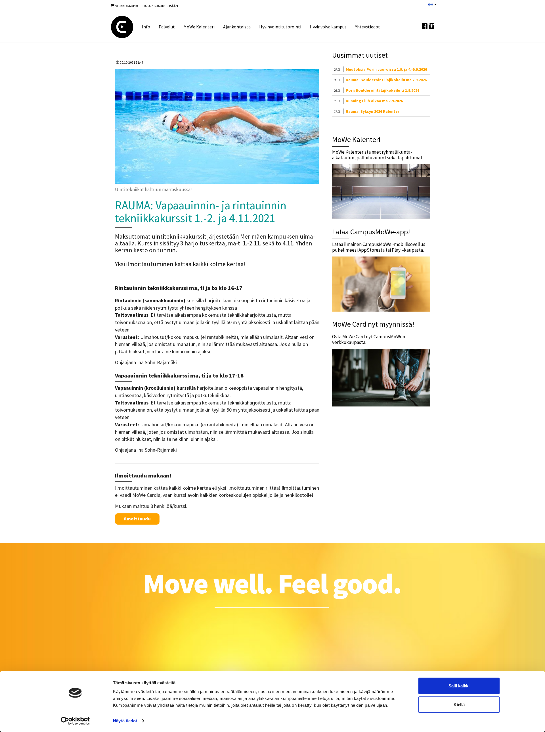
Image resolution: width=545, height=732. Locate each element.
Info (146, 27)
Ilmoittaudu (137, 519)
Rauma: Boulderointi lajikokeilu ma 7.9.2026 (386, 79)
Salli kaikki (458, 685)
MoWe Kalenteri (199, 27)
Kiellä (459, 704)
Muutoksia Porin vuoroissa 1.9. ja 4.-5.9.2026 (386, 69)
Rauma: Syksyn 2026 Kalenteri (373, 111)
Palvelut (167, 27)
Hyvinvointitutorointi (280, 27)
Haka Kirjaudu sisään (160, 6)
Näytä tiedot (125, 720)
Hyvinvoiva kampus (328, 27)
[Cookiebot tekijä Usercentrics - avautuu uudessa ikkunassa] (75, 721)
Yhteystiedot (367, 27)
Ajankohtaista (237, 27)
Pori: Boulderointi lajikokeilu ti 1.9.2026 (382, 90)
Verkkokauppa (126, 6)
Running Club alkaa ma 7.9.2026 (374, 100)
